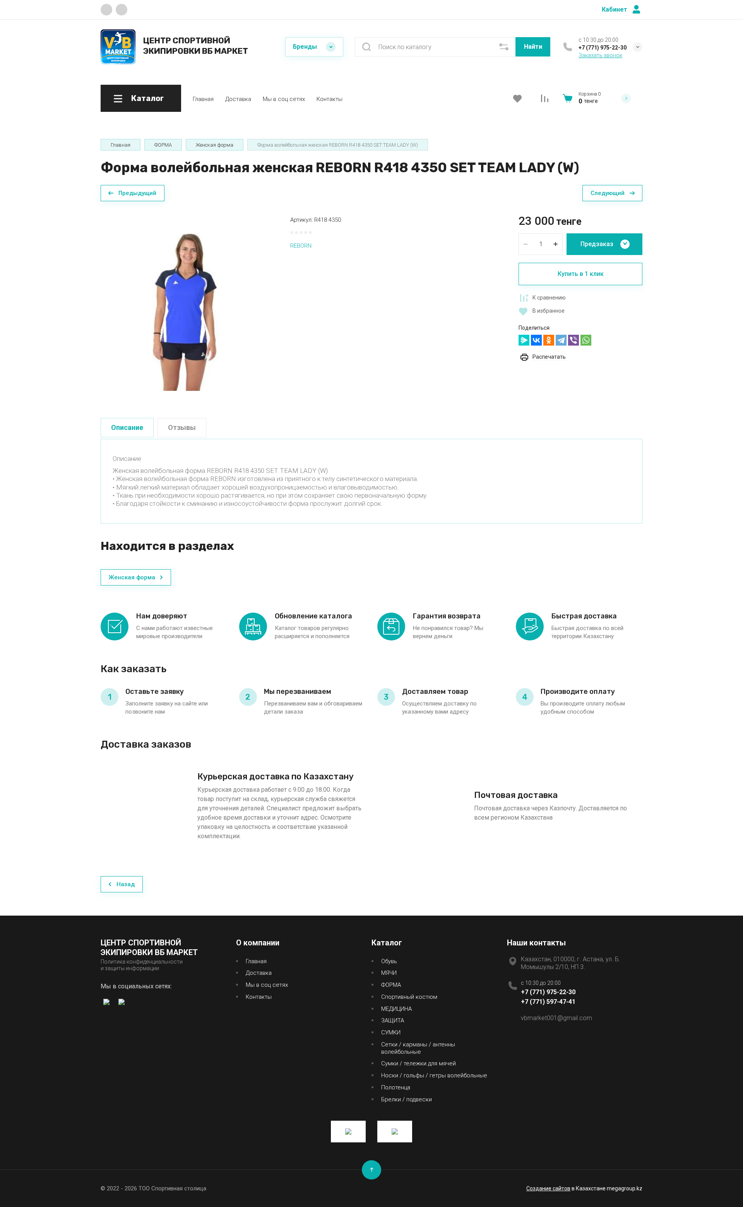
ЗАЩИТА (392, 1020)
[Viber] (573, 340)
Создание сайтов (548, 1188)
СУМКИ (391, 1032)
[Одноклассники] (548, 340)
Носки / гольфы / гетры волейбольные (434, 1075)
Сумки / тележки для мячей (418, 1063)
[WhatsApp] (585, 340)
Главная (203, 99)
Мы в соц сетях (284, 99)
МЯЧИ (389, 972)
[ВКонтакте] (536, 340)
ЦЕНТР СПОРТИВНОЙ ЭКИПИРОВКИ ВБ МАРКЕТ (195, 45)
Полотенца (395, 1087)
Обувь (389, 961)
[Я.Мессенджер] (524, 340)
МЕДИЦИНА (396, 1008)
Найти (533, 46)
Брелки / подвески (406, 1099)
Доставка (238, 99)
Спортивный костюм (409, 996)
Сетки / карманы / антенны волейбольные (418, 1048)
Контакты (329, 99)
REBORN (301, 245)
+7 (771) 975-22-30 (603, 48)
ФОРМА (391, 984)
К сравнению (549, 297)
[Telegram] (561, 340)
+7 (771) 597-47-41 (548, 1001)
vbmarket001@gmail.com (556, 1018)
